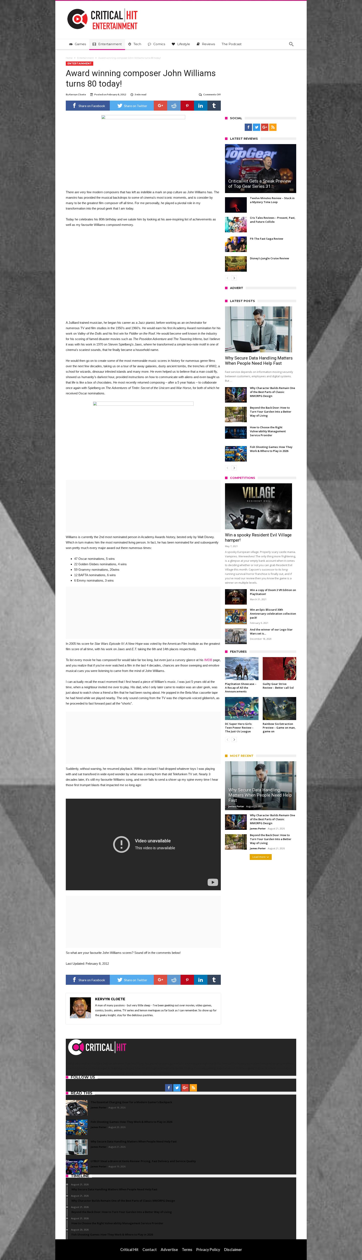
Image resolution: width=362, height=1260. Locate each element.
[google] (160, 106)
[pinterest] (187, 106)
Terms (187, 1249)
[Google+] (264, 127)
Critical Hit (129, 1249)
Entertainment (85, 57)
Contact (149, 1249)
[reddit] (174, 106)
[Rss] (273, 127)
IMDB (208, 660)
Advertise (169, 1249)
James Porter (236, 806)
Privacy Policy (208, 1249)
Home (69, 57)
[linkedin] (200, 106)
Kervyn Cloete (77, 94)
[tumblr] (214, 106)
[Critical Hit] (102, 7)
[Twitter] (256, 127)
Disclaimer (233, 1249)
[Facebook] (248, 127)
